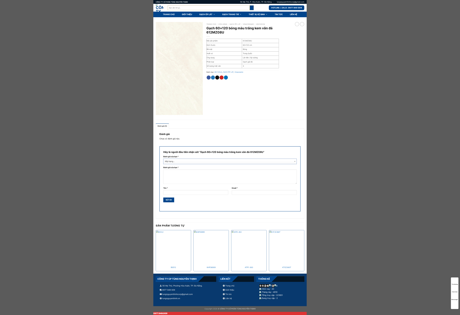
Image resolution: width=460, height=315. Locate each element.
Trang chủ (211, 24)
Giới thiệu (229, 290)
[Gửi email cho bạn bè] (217, 77)
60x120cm (260, 24)
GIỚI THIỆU (187, 14)
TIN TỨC (279, 14)
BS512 (173, 267)
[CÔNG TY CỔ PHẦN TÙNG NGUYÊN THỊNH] (160, 8)
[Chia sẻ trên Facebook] (209, 77)
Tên (165, 188)
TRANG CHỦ (169, 14)
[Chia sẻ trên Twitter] (213, 77)
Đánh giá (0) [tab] (162, 126)
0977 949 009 (168, 290)
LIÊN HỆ (293, 14)
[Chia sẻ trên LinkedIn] (226, 77)
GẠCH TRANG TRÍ (230, 14)
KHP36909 (211, 267)
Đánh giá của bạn (171, 157)
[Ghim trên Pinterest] (222, 77)
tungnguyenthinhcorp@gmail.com (177, 294)
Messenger (454, 299)
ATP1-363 (249, 267)
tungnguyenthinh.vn (171, 298)
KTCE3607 (286, 267)
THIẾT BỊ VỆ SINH (257, 14)
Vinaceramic (248, 24)
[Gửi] (252, 7)
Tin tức (228, 294)
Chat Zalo (455, 292)
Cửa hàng (222, 24)
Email (235, 188)
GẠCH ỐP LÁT (205, 14)
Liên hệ (228, 298)
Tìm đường (455, 284)
